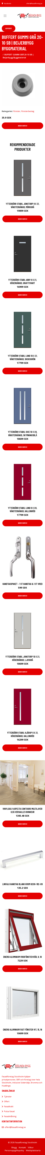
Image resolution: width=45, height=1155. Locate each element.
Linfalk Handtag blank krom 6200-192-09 (22, 884)
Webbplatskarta (33, 1150)
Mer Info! (22, 125)
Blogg (14, 1147)
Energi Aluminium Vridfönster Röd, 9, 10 (22, 956)
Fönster (16, 111)
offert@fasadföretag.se (34, 4)
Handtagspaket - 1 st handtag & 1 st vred (22, 583)
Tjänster (8, 1096)
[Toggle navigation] (5, 15)
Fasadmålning (10, 1116)
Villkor (31, 1147)
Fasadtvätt (8, 1106)
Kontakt (22, 1147)
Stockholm (7, 4)
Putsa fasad (9, 1111)
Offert (8, 28)
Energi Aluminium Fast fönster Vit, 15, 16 (22, 1029)
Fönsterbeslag (27, 111)
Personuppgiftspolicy (14, 1150)
